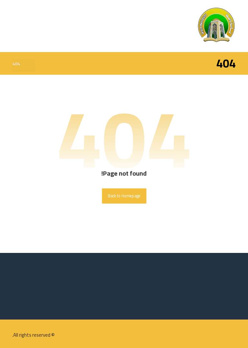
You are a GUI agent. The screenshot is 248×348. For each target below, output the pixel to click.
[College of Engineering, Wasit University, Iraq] (216, 25)
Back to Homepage (124, 196)
